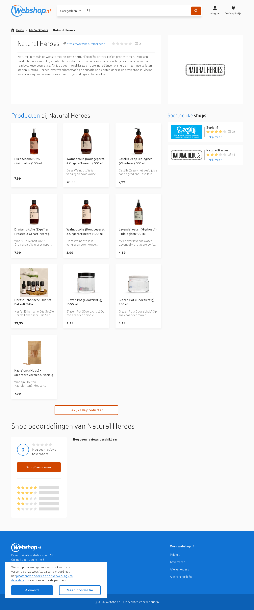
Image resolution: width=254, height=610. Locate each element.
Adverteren (177, 562)
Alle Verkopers (38, 30)
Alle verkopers (179, 569)
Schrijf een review (38, 467)
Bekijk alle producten (86, 410)
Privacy (175, 554)
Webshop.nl (186, 546)
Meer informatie (80, 590)
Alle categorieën (181, 576)
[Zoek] (196, 11)
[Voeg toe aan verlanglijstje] (52, 128)
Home (20, 30)
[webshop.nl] (31, 11)
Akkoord (32, 590)
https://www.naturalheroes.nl (86, 44)
